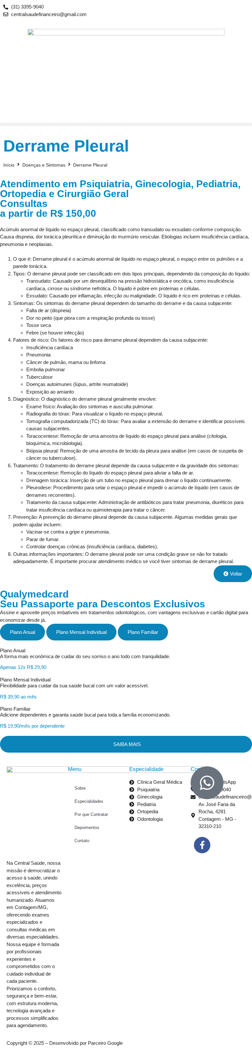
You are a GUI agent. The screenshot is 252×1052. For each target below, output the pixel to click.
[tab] (22, 632)
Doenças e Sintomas (43, 165)
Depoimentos (86, 827)
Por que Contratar (91, 814)
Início (8, 165)
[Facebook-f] (202, 845)
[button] (126, 124)
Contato (81, 840)
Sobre (80, 788)
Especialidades (88, 801)
